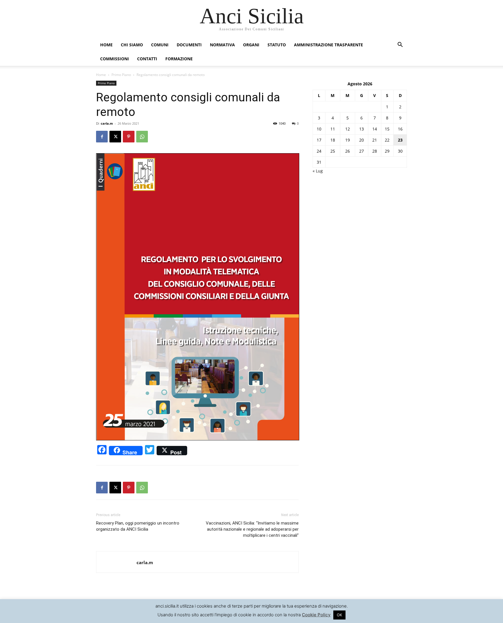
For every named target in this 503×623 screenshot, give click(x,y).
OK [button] (339, 615)
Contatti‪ (147, 58)
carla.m (107, 123)
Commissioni (114, 58)
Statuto (277, 44)
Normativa (222, 44)
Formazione (179, 58)
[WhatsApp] (142, 136)
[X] (115, 136)
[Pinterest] (128, 136)
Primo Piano (121, 74)
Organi (251, 44)
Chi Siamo (132, 44)
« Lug (318, 171)
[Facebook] (102, 136)
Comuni (160, 44)
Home (106, 44)
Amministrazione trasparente (328, 44)
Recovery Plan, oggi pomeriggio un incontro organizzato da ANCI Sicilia (137, 526)
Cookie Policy (316, 614)
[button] (400, 45)
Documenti (189, 44)
